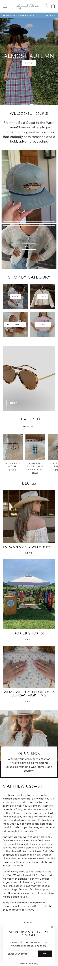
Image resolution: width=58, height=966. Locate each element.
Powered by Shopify (29, 963)
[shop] (29, 378)
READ (28, 701)
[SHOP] (29, 186)
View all (29, 426)
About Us (29, 922)
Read (28, 553)
